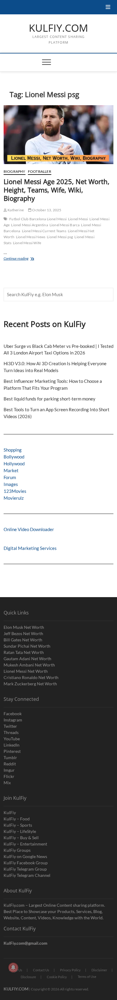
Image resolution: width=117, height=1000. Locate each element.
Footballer (39, 171)
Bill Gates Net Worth (23, 639)
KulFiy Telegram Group (25, 868)
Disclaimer (99, 970)
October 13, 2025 (46, 210)
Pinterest (12, 751)
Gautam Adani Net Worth (27, 658)
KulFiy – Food (17, 818)
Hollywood (14, 463)
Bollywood (14, 456)
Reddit (10, 763)
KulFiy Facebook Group (26, 862)
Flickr (9, 776)
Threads (11, 732)
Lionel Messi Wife (27, 243)
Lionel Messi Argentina (29, 225)
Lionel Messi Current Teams (44, 231)
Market (11, 470)
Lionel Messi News (30, 237)
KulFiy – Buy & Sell (21, 837)
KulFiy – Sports (18, 825)
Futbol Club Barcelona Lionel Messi (38, 219)
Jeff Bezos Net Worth (23, 633)
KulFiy (10, 812)
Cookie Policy (57, 977)
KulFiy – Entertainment (25, 843)
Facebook (13, 713)
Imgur (9, 770)
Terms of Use (87, 976)
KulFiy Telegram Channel (27, 875)
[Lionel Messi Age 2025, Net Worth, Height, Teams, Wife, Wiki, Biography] (59, 134)
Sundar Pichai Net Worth (27, 646)
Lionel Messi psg (60, 237)
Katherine (15, 210)
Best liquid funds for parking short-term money (49, 398)
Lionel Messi (78, 219)
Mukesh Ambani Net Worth (29, 664)
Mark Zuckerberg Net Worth (30, 683)
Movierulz (14, 498)
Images (11, 484)
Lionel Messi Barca (65, 225)
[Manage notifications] (13, 967)
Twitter (10, 726)
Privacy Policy (70, 970)
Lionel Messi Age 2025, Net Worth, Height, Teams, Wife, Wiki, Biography (57, 190)
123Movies (15, 491)
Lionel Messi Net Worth (26, 671)
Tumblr (10, 757)
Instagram (13, 719)
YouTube (12, 738)
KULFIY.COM (58, 28)
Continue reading (23, 259)
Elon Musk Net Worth (24, 627)
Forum (10, 477)
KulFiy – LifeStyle (20, 831)
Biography (15, 171)
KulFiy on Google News (25, 856)
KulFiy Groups (17, 850)
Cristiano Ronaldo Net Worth (31, 677)
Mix (7, 782)
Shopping (13, 449)
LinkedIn (12, 744)
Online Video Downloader (29, 529)
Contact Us (41, 970)
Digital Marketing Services (30, 548)
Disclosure (28, 977)
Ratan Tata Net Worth (24, 652)
